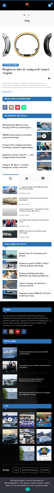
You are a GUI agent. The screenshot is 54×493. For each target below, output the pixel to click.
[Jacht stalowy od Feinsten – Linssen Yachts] (10, 284)
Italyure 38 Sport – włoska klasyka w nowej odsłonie (16, 166)
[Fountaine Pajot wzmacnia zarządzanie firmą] (10, 223)
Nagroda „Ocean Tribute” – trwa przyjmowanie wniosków (18, 156)
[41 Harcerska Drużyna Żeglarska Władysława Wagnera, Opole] (10, 379)
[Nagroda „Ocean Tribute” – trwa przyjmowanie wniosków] (44, 156)
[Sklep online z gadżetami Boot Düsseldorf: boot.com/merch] (26, 419)
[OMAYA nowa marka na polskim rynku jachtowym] (10, 234)
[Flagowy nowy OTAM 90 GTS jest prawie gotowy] (10, 294)
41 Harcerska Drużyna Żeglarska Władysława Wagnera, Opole (31, 380)
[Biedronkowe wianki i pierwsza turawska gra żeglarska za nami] (10, 393)
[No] (51, 485)
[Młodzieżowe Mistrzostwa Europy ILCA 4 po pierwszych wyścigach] (44, 126)
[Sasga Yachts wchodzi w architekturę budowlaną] (10, 201)
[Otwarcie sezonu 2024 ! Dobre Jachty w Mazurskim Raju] (10, 264)
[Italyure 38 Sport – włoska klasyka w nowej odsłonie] (44, 166)
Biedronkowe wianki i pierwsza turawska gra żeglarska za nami (34, 393)
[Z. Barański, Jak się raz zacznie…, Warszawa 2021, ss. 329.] (44, 419)
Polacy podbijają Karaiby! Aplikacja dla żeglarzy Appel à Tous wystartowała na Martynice (35, 274)
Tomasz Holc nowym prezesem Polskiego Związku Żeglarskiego (18, 146)
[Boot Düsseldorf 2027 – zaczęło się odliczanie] (26, 436)
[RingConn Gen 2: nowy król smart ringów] (27, 45)
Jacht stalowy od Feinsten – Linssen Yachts (33, 284)
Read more (7, 92)
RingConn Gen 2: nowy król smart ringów (26, 71)
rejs (13, 470)
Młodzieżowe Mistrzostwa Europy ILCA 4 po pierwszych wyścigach (16, 126)
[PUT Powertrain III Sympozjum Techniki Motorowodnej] (44, 453)
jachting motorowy (26, 470)
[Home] (24, 15)
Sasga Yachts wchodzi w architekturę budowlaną (33, 199)
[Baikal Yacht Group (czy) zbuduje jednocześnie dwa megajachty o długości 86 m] (44, 436)
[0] (49, 5)
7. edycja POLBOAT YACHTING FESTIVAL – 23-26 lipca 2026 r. (34, 188)
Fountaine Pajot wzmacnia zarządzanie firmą (34, 221)
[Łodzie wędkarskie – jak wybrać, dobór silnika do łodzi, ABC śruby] (10, 212)
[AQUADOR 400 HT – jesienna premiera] (10, 436)
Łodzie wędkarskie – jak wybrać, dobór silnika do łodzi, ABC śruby (34, 210)
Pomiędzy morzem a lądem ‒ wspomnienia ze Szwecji (34, 366)
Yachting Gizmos (11, 65)
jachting (42, 470)
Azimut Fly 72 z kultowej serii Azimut (33, 254)
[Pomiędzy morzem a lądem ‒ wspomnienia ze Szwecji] (10, 366)
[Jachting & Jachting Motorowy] (27, 5)
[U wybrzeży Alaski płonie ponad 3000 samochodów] (10, 352)
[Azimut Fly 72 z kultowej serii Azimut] (10, 254)
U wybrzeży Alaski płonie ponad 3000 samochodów (33, 353)
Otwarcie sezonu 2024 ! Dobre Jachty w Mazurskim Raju (33, 264)
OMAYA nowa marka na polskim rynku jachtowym (17, 136)
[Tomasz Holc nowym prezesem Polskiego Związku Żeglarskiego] (44, 146)
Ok (27, 489)
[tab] (11, 178)
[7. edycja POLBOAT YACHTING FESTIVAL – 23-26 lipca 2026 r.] (10, 190)
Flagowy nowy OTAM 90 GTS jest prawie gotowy (35, 294)
